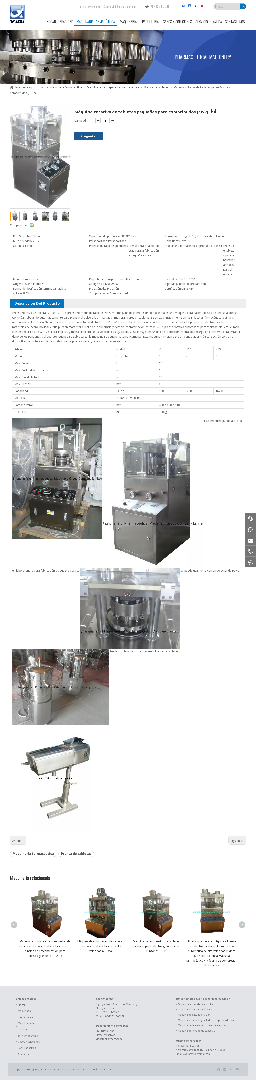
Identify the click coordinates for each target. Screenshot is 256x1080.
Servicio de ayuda (28, 1035)
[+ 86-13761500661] (250, 529)
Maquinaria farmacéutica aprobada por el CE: (194, 246)
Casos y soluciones (29, 1041)
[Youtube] (202, 6)
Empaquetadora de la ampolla (195, 1004)
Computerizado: (99, 293)
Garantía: (19, 246)
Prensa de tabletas (76, 853)
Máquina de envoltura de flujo (195, 1009)
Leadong (108, 1069)
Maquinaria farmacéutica (33, 853)
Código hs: (96, 284)
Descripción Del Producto (37, 303)
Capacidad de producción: (105, 236)
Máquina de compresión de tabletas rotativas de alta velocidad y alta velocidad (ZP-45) (100, 946)
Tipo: (168, 284)
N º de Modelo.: (23, 241)
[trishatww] (250, 518)
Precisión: (95, 288)
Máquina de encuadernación (194, 1014)
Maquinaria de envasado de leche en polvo (202, 1025)
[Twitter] (196, 6)
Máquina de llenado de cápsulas (196, 1030)
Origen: (17, 284)
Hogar (21, 1005)
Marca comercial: (24, 279)
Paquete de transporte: (104, 279)
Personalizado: (98, 241)
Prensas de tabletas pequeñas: (109, 246)
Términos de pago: (177, 236)
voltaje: (17, 293)
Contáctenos (25, 1054)
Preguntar (88, 136)
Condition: (171, 241)
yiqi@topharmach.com (124, 6)
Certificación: (173, 288)
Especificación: (174, 279)
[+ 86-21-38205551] (250, 551)
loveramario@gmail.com (197, 1054)
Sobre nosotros (27, 1048)
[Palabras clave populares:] (243, 6)
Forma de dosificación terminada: (34, 288)
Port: (16, 236)
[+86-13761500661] (250, 562)
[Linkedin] (189, 6)
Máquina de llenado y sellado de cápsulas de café (206, 1020)
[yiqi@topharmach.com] (250, 540)
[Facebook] (183, 6)
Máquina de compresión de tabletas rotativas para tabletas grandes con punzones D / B (156, 946)
